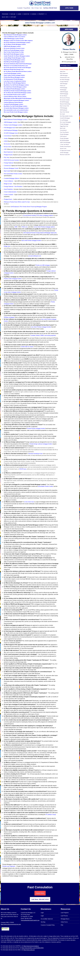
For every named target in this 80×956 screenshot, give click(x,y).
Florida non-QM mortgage (43, 265)
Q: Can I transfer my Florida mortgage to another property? (21, 282)
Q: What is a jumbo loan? (11, 434)
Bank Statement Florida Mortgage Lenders (15, 119)
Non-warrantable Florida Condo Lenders (14, 94)
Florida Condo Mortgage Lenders (13, 125)
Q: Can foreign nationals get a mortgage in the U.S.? (19, 859)
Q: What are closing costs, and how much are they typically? (22, 586)
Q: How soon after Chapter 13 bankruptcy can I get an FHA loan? (23, 554)
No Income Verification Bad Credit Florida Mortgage (17, 63)
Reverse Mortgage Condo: (11, 168)
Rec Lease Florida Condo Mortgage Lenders (16, 112)
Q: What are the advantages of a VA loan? (16, 583)
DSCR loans (22, 469)
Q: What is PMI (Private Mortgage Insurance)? (17, 604)
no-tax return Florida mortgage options (44, 227)
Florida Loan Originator (8, 866)
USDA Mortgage (64, 91)
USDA (5, 141)
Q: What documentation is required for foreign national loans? (22, 853)
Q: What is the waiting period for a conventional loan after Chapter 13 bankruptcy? (28, 557)
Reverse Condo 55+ (65, 154)
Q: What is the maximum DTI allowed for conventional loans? (22, 619)
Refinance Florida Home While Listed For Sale (17, 202)
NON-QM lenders (17, 374)
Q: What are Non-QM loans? (12, 804)
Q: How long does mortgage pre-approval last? (18, 631)
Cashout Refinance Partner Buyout (13, 102)
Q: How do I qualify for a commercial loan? (16, 835)
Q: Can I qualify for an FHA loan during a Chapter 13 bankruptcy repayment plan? (28, 664)
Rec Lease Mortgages (65, 122)
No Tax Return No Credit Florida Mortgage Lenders (17, 92)
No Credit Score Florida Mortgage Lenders (15, 86)
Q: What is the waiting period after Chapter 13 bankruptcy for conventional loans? (28, 671)
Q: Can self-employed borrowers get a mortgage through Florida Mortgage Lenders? (29, 507)
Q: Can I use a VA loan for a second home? (16, 778)
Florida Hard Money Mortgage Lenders (14, 77)
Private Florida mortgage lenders (36, 428)
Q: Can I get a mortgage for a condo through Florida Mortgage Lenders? (25, 484)
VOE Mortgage (63, 83)
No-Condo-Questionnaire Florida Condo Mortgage (17, 67)
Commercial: (7, 165)
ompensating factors (10, 376)
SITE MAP (13, 17)
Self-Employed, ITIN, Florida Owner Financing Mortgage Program (29, 206)
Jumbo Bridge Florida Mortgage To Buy (14, 58)
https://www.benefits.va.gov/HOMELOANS (33, 948)
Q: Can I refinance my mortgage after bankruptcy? (19, 319)
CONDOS (34, 14)
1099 (15, 227)
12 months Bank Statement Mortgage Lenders (16, 108)
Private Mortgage (64, 124)
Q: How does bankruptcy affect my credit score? (18, 700)
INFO (7, 17)
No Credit (62, 114)
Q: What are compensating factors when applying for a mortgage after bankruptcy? (28, 725)
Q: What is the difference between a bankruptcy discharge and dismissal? (26, 679)
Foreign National (64, 81)
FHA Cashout (63, 136)
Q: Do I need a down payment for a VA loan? (17, 766)
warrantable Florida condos (45, 486)
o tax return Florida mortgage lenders (41, 327)
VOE (5, 149)
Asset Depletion (8, 189)
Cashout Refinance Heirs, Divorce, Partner (15, 96)
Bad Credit (62, 128)
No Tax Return (63, 95)
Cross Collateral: (8, 181)
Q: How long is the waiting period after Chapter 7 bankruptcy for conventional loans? (29, 667)
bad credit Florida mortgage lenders (32, 240)
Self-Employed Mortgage (11, 130)
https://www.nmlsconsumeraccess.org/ (11, 924)
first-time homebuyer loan (36, 453)
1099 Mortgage (64, 75)
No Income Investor (65, 99)
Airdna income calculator (12, 335)
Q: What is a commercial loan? (13, 473)
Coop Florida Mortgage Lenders (12, 73)
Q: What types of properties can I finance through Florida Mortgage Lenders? (26, 756)
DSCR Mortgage (64, 93)
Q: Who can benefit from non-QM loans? (16, 808)
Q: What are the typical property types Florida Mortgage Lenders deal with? (26, 459)
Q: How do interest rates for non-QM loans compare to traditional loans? (25, 818)
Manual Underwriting (65, 103)
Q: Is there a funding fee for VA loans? (15, 774)
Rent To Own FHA (64, 106)
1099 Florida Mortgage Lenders (12, 46)
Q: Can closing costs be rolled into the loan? (17, 598)
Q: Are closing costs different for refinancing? (17, 592)
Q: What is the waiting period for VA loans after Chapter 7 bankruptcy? (25, 536)
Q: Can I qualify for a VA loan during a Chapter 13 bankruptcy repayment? (26, 689)
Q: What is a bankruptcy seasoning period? (17, 712)
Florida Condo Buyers (65, 146)
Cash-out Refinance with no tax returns (14, 36)
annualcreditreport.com (34, 256)
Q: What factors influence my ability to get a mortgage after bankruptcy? (25, 716)
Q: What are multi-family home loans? (15, 496)
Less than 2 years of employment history (15, 81)
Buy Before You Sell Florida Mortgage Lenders (16, 85)
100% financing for (37, 298)
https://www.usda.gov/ (29, 949)
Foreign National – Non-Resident (13, 186)
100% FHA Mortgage (65, 142)
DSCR (55, 331)
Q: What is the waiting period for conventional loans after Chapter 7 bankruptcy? (27, 542)
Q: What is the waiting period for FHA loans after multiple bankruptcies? (25, 708)
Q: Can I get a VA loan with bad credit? (15, 577)
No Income (7, 144)
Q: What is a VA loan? (10, 762)
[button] (30, 879)
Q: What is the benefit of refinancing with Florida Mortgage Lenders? (24, 525)
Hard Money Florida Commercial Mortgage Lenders (17, 90)
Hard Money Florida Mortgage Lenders (14, 61)
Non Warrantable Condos (66, 116)
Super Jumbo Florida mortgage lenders (14, 75)
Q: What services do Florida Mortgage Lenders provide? (20, 750)
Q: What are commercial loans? (13, 824)
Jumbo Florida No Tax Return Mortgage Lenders (17, 56)
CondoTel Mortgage (65, 118)
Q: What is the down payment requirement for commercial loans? (23, 843)
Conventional (63, 130)
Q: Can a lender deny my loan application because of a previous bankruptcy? (27, 720)
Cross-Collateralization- (10, 192)
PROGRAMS (5, 14)
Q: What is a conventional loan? (13, 745)
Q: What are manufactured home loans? (16, 490)
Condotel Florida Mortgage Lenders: (13, 104)
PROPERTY (42, 14)
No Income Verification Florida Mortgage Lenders (17, 42)
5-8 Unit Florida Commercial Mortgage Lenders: (16, 100)
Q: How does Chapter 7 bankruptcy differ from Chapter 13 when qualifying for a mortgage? (31, 735)
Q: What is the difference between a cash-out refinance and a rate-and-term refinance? (29, 517)
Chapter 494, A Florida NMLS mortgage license (29, 866)
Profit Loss (25, 227)
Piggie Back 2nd (64, 126)
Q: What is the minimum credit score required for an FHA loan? (22, 571)
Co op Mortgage (64, 120)
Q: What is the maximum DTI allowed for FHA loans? (19, 613)
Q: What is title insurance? (12, 650)
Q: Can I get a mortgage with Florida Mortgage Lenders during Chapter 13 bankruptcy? (29, 548)
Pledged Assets (8, 154)
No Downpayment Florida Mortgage (13, 79)
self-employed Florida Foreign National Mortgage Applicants (39, 232)
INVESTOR (26, 14)
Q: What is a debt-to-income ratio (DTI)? (15, 300)
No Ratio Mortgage (64, 79)
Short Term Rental (64, 112)
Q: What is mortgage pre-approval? (14, 625)
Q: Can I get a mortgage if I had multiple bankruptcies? (20, 704)
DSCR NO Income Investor (11, 160)
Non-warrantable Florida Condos (13, 173)
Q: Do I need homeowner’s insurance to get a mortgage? (21, 654)
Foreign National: (9, 163)
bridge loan (7, 246)
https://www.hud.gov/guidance (31, 946)
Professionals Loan (64, 77)
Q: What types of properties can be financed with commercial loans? (24, 830)
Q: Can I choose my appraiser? (13, 640)
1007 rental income (53, 333)
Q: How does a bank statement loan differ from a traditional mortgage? (25, 305)
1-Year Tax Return (64, 144)
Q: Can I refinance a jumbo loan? (14, 795)
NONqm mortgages (9, 317)
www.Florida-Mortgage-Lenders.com (40, 23)
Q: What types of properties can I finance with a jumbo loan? (22, 799)
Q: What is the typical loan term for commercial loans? (20, 839)
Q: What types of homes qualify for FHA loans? (18, 478)
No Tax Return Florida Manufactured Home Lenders (17, 71)
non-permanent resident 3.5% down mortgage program (38, 215)
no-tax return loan (29, 501)
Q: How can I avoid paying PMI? (13, 610)
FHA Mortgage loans (9, 127)
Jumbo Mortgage (64, 152)
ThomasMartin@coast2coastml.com (30, 920)
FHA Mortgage (63, 87)
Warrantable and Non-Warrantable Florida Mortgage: (18, 98)
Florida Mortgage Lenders (66, 69)
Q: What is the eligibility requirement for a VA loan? (19, 770)
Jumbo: (6, 138)
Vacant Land (63, 148)
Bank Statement (8, 152)
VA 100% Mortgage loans (11, 133)
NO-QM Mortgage (64, 101)
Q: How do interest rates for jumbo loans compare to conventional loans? (26, 791)
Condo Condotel (8, 194)
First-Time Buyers (64, 132)
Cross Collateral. (15, 393)
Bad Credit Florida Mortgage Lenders (14, 54)
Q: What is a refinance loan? (12, 513)
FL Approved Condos (65, 150)
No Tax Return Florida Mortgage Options (15, 83)
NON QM (13, 14)
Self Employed (63, 110)
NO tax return (7, 146)
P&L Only (6, 157)
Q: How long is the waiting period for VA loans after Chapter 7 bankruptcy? (26, 685)
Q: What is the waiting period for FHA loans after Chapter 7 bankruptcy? (25, 530)
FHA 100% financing (30, 296)
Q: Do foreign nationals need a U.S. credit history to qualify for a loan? (24, 229)
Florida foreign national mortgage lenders (40, 444)
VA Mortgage (63, 89)
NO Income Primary (65, 97)
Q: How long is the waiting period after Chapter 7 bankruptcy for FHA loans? (26, 660)
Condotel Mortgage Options (11, 178)
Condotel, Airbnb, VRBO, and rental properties (43, 335)
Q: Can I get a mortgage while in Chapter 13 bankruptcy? (21, 675)
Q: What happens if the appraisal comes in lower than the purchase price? (26, 644)
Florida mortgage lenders (16, 384)
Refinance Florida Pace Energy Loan (13, 69)
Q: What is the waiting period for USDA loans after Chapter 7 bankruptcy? (26, 693)
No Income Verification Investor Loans (14, 48)
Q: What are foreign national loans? (14, 442)
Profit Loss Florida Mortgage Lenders (14, 50)
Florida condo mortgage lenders (13, 278)
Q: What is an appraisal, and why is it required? (18, 635)
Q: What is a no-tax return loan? (13, 501)
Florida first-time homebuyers (46, 296)
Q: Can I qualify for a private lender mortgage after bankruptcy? (22, 741)
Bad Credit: (7, 171)
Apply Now (62, 71)
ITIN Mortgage (63, 108)
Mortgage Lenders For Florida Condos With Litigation (18, 40)
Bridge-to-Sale (8, 183)
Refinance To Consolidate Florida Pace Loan (16, 65)
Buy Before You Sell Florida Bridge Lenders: (15, 106)
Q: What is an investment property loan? (16, 465)
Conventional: (8, 135)
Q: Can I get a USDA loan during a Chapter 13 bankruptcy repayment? (24, 696)
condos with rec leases (27, 346)
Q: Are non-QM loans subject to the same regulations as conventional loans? (27, 812)
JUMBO (19, 14)
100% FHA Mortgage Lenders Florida (13, 38)
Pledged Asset (8, 199)
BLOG (3, 17)
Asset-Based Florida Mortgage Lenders (14, 59)
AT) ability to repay (51, 814)
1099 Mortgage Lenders (10, 122)
